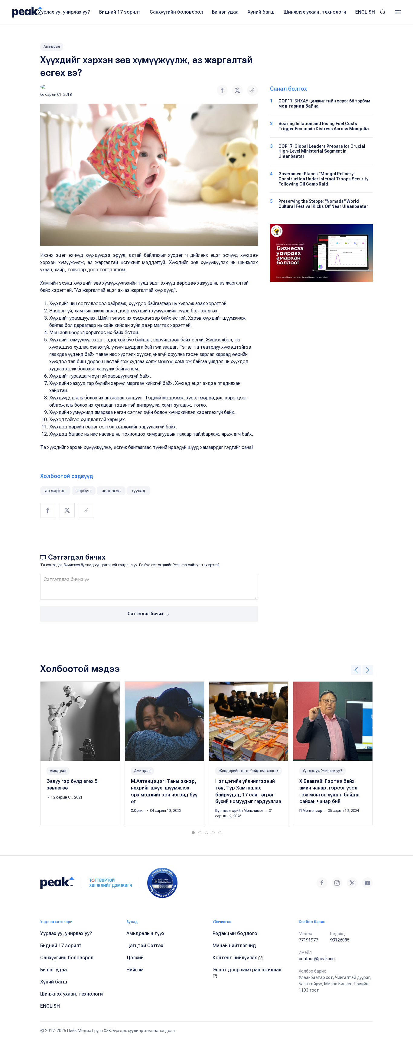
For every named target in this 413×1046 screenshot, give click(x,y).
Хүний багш (261, 12)
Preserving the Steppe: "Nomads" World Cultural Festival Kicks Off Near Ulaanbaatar (323, 204)
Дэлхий (135, 957)
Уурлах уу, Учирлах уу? (322, 771)
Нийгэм (135, 970)
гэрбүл (83, 490)
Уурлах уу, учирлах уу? (64, 12)
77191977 (308, 940)
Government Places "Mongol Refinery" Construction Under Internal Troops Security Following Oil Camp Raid (323, 178)
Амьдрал (52, 46)
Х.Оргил (138, 811)
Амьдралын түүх (145, 933)
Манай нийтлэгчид (234, 945)
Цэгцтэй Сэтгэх (144, 945)
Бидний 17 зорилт (120, 12)
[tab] (193, 832)
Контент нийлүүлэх (235, 957)
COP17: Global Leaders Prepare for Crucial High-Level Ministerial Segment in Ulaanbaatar (321, 151)
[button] (383, 12)
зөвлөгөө (111, 490)
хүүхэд (138, 490)
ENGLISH (365, 12)
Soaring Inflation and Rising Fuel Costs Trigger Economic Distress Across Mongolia (323, 126)
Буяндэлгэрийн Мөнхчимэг (239, 811)
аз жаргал (55, 490)
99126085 (340, 940)
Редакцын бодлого (235, 933)
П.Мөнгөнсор (311, 811)
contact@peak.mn (317, 958)
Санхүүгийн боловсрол (176, 12)
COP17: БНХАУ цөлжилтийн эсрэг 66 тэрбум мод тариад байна (324, 103)
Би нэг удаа (225, 12)
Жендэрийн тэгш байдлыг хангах (248, 771)
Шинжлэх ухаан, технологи (315, 12)
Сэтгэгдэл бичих (146, 613)
